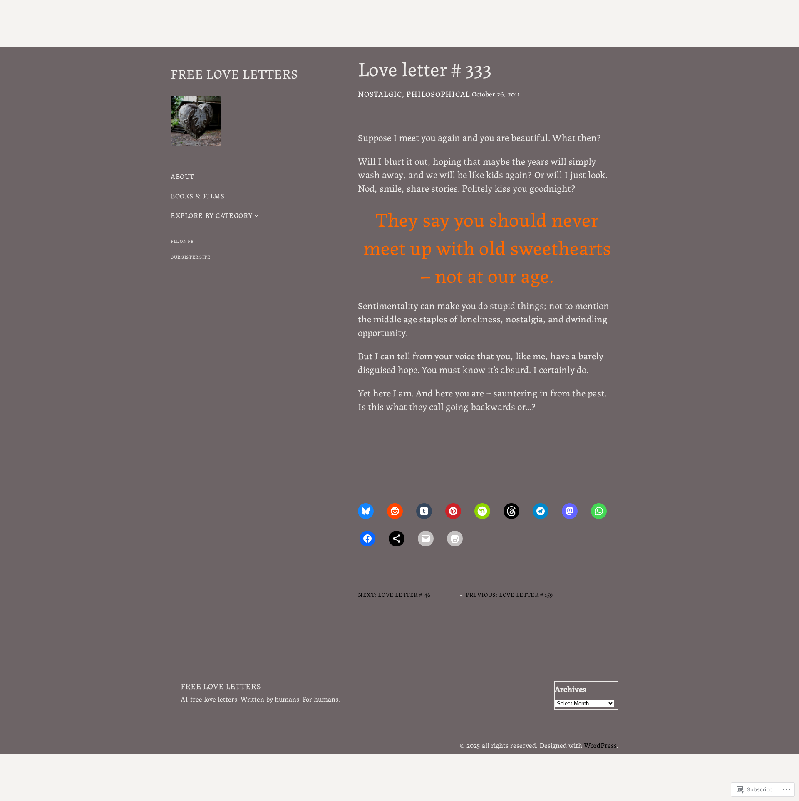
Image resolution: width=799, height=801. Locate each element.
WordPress (600, 745)
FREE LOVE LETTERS (234, 72)
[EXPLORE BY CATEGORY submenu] (256, 215)
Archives (570, 688)
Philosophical (438, 93)
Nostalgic (380, 93)
